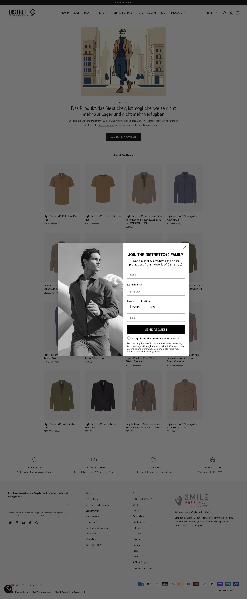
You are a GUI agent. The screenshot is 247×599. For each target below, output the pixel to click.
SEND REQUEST (156, 329)
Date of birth (134, 284)
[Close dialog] (185, 247)
